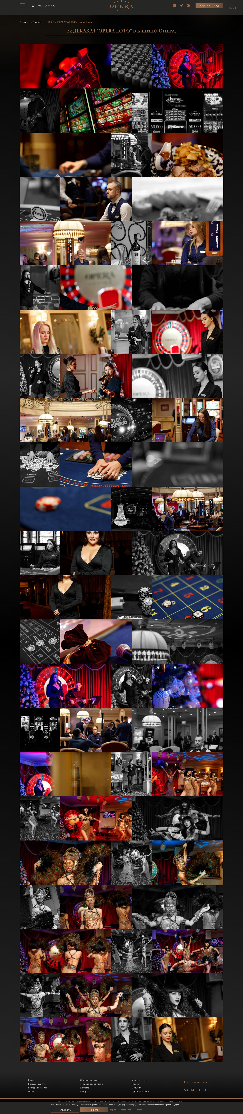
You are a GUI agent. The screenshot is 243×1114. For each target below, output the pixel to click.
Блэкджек (85, 1087)
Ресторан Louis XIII (37, 1087)
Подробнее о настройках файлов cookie (125, 1110)
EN (236, 8)
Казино (31, 1080)
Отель (31, 1091)
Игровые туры (139, 1080)
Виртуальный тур (37, 1084)
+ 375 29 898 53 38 (45, 5)
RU (230, 8)
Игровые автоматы (89, 1080)
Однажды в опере (141, 1091)
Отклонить (65, 1110)
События (136, 1087)
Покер (83, 1091)
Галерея (37, 22)
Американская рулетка (91, 1084)
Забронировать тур (209, 5)
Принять (94, 1110)
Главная (24, 22)
